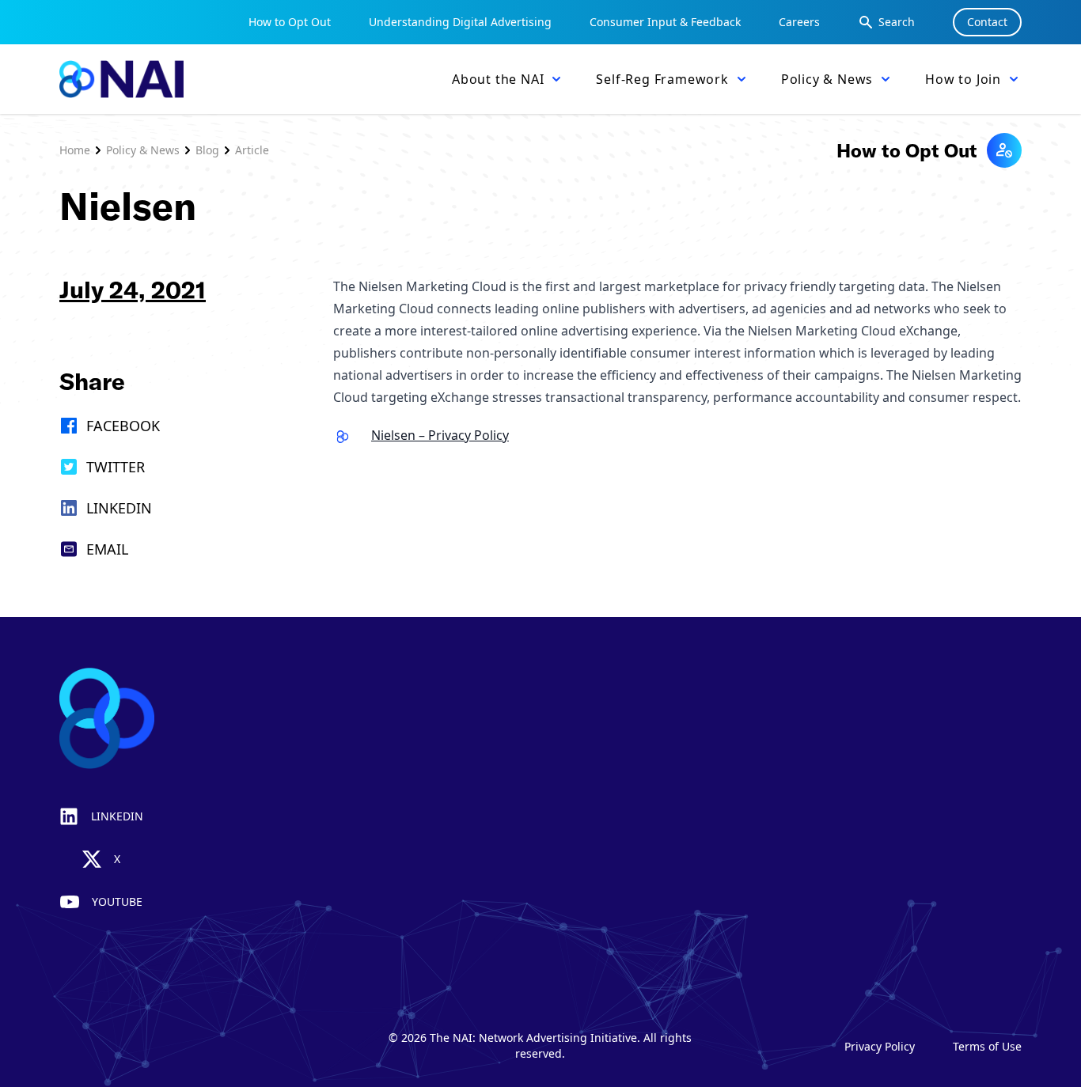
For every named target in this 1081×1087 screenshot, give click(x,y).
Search (896, 21)
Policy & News (143, 149)
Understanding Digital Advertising (460, 21)
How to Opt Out (289, 21)
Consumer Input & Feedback (665, 21)
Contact (987, 21)
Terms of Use (987, 1046)
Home (74, 149)
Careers (799, 21)
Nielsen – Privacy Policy (440, 435)
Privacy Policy (879, 1046)
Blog (207, 149)
